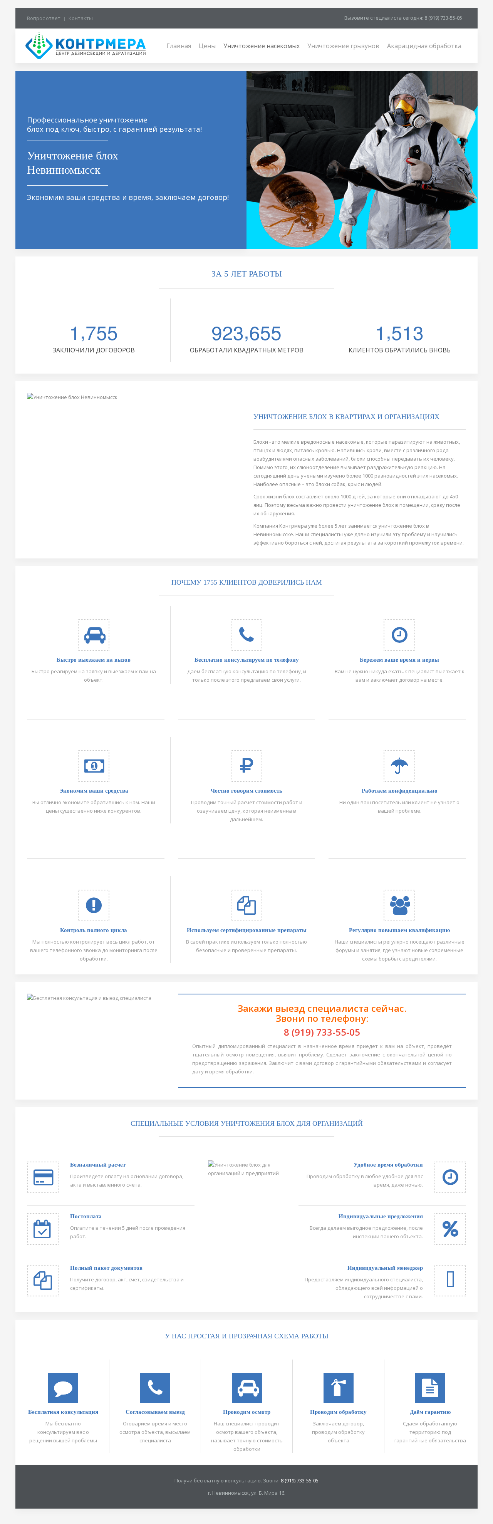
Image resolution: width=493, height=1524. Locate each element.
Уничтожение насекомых (261, 46)
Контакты (81, 18)
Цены (207, 46)
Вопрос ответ (43, 18)
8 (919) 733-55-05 (322, 1032)
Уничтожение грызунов (343, 46)
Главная (178, 46)
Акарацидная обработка (424, 46)
